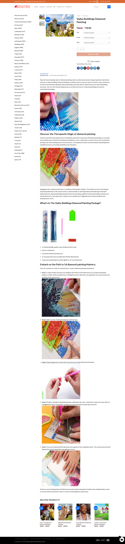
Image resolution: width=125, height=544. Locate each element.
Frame (78, 37)
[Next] (71, 25)
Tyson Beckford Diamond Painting (83, 523)
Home (36, 7)
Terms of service (35, 538)
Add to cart (93, 54)
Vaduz (89, 64)
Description (44, 75)
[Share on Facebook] (78, 68)
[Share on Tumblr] (98, 68)
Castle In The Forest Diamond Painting (100, 523)
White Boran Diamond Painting (64, 523)
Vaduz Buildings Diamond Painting (58, 82)
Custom (49, 7)
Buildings (85, 16)
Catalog (42, 7)
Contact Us (61, 7)
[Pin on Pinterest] (88, 68)
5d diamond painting (75, 264)
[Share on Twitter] (81, 68)
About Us (26, 538)
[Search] (109, 6)
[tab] (44, 75)
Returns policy (47, 538)
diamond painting (67, 84)
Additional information (58, 75)
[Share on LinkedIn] (94, 68)
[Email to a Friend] (84, 68)
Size (78, 32)
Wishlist (69, 7)
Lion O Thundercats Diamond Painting (46, 523)
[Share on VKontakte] (91, 68)
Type (78, 42)
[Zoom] (48, 34)
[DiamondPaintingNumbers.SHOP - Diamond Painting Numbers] (22, 6)
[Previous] (48, 25)
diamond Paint (60, 489)
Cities (86, 64)
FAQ (54, 7)
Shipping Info (60, 538)
